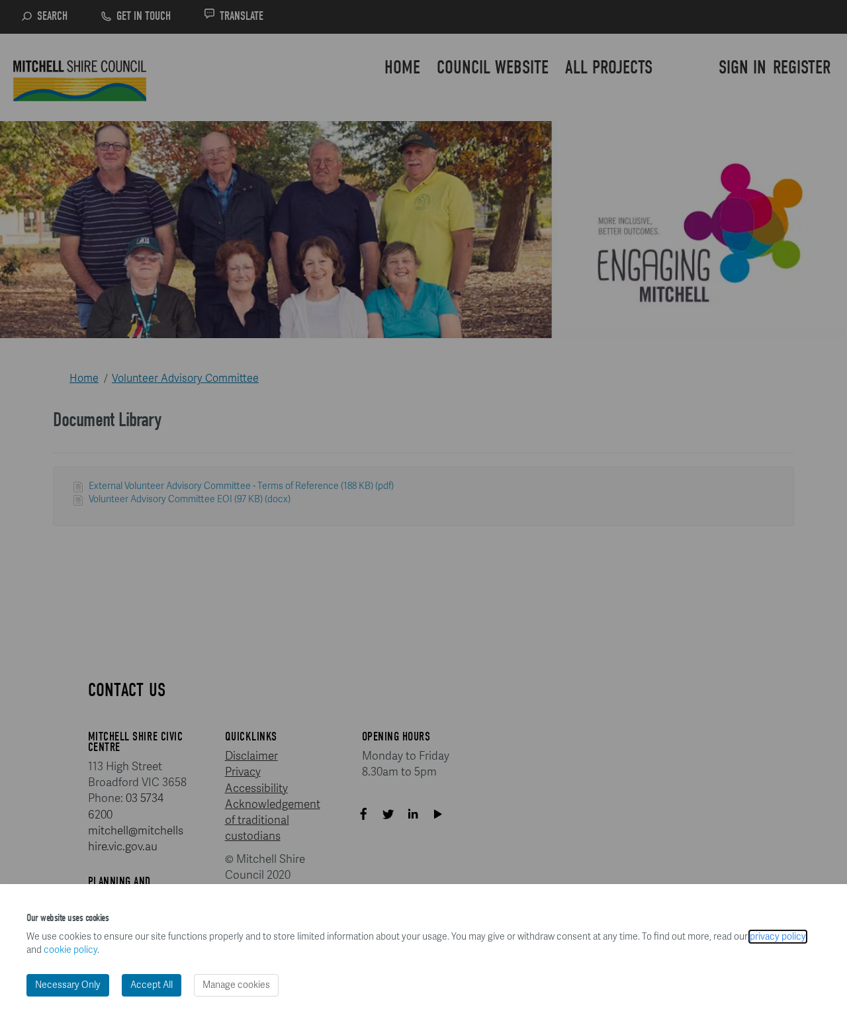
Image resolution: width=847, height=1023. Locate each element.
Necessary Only (68, 985)
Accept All (151, 985)
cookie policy (70, 950)
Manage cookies (236, 985)
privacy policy (778, 936)
